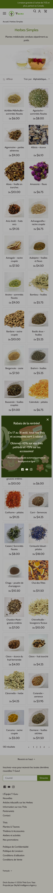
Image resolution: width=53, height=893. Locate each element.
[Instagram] (31, 469)
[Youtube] (27, 469)
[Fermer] (48, 419)
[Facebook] (22, 469)
